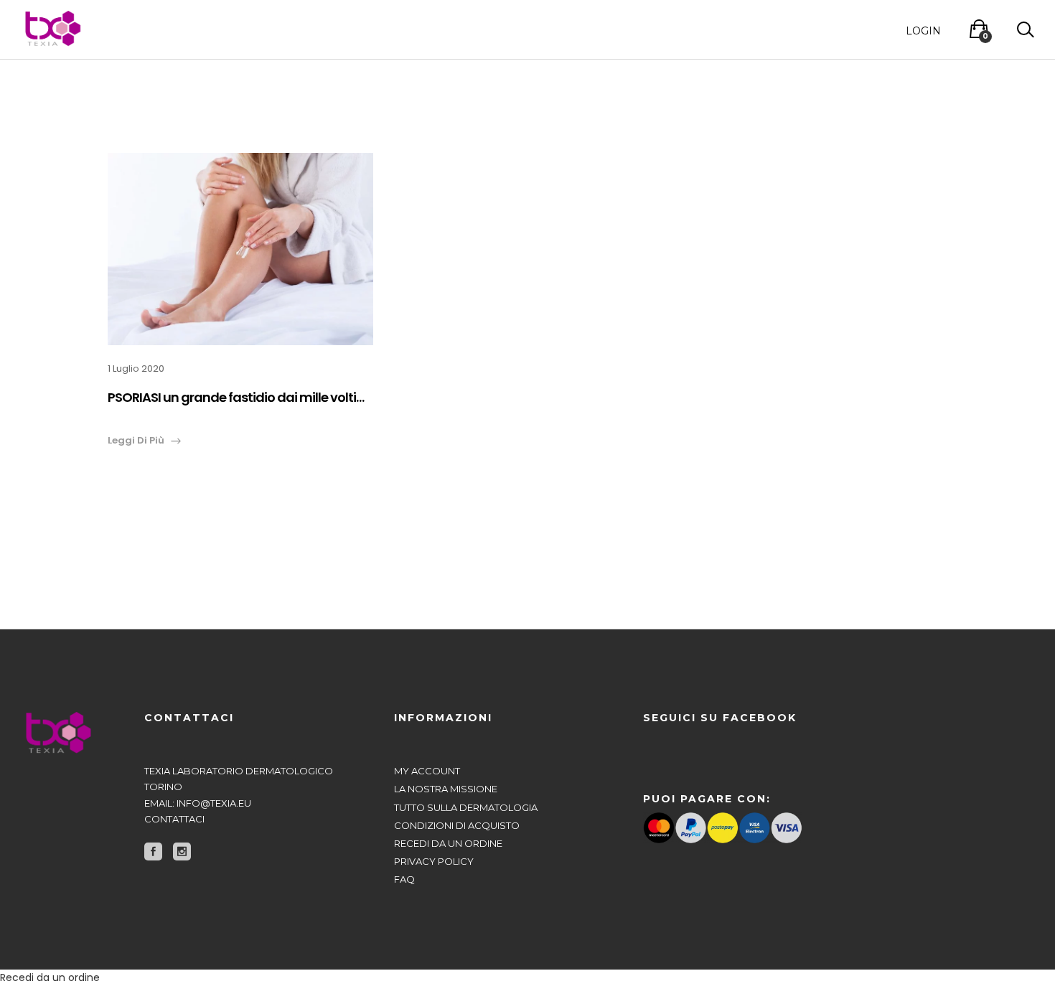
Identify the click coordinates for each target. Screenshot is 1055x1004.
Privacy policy (434, 861)
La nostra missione (445, 788)
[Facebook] (153, 851)
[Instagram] (182, 851)
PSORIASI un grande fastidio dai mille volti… (236, 397)
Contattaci (174, 819)
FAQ (404, 879)
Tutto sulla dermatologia (466, 807)
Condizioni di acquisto (457, 825)
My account (427, 771)
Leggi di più (136, 440)
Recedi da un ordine (448, 843)
